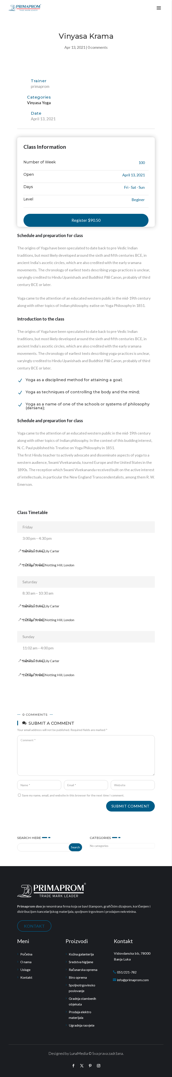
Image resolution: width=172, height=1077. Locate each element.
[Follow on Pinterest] (90, 1065)
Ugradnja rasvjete (81, 1025)
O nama (25, 962)
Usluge (25, 970)
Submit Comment (130, 806)
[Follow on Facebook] (73, 1065)
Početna (26, 954)
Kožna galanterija (81, 954)
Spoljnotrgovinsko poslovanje (82, 988)
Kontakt (26, 977)
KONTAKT (34, 925)
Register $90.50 (86, 220)
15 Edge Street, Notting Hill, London (48, 565)
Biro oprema (78, 977)
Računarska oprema (83, 970)
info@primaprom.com (133, 980)
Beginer (138, 199)
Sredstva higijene (81, 962)
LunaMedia (79, 1053)
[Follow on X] (81, 1065)
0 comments (98, 47)
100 (141, 162)
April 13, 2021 (133, 175)
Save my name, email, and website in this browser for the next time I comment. (73, 795)
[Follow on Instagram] (98, 1065)
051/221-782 (127, 972)
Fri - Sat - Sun (134, 187)
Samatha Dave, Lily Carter (40, 551)
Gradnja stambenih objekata (82, 1001)
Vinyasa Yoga (39, 102)
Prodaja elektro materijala (80, 1014)
